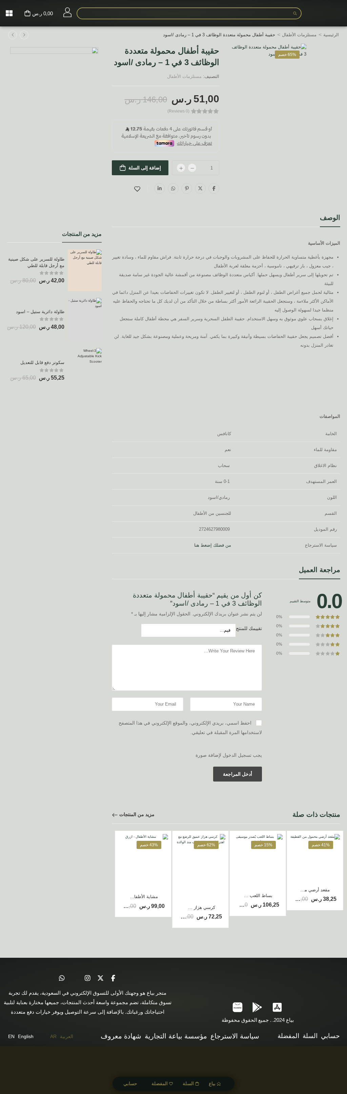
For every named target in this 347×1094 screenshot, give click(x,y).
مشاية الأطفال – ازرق (137, 896)
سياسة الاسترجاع (234, 1036)
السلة (188, 1083)
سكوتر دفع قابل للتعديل (42, 362)
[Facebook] (213, 188)
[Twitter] (200, 188)
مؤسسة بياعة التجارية (176, 1036)
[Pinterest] (186, 188)
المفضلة (159, 1083)
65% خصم (287, 54)
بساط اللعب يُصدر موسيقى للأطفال (239, 895)
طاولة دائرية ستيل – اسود (40, 311)
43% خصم (149, 845)
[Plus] (181, 168)
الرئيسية (331, 34)
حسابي (130, 1083)
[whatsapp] (61, 978)
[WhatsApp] (173, 188)
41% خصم (321, 845)
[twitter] (100, 978)
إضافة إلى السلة (144, 167)
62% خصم (206, 845)
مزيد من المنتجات (137, 814)
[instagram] (87, 978)
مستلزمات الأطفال (299, 34)
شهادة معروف (121, 1036)
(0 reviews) (178, 111)
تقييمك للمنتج (249, 628)
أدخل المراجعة (237, 774)
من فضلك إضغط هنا (212, 545)
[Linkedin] (159, 188)
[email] (74, 978)
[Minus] (192, 168)
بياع (212, 1083)
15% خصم (263, 845)
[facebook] (113, 978)
